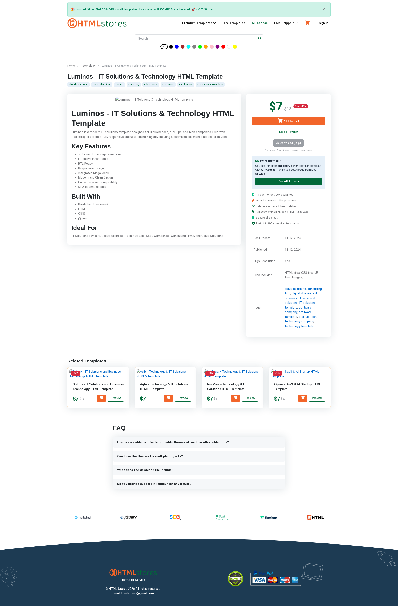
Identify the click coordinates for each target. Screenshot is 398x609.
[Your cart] (307, 23)
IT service (168, 84)
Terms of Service (133, 580)
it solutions (185, 84)
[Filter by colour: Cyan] (188, 47)
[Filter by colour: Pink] (212, 47)
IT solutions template (210, 84)
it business (150, 84)
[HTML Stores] (97, 23)
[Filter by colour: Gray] (194, 47)
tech (313, 317)
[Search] (259, 38)
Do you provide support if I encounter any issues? (154, 484)
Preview (115, 398)
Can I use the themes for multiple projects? (150, 456)
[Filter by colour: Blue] (177, 47)
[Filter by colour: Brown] (183, 47)
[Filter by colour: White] (229, 47)
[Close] (324, 9)
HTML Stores (118, 589)
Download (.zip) (290, 143)
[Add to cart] (101, 398)
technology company (299, 321)
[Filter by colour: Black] (171, 47)
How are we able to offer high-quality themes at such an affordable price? (173, 442)
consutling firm (102, 84)
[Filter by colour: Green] (200, 47)
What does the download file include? (145, 470)
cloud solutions (78, 84)
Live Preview (288, 132)
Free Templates (233, 23)
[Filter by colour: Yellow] (235, 47)
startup (303, 317)
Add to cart (291, 121)
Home (71, 65)
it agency (133, 84)
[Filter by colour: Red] (223, 47)
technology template (299, 326)
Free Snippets (284, 23)
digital (119, 84)
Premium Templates (197, 23)
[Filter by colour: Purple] (217, 47)
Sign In (323, 23)
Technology (88, 65)
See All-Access (288, 181)
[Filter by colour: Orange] (206, 47)
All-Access (260, 23)
